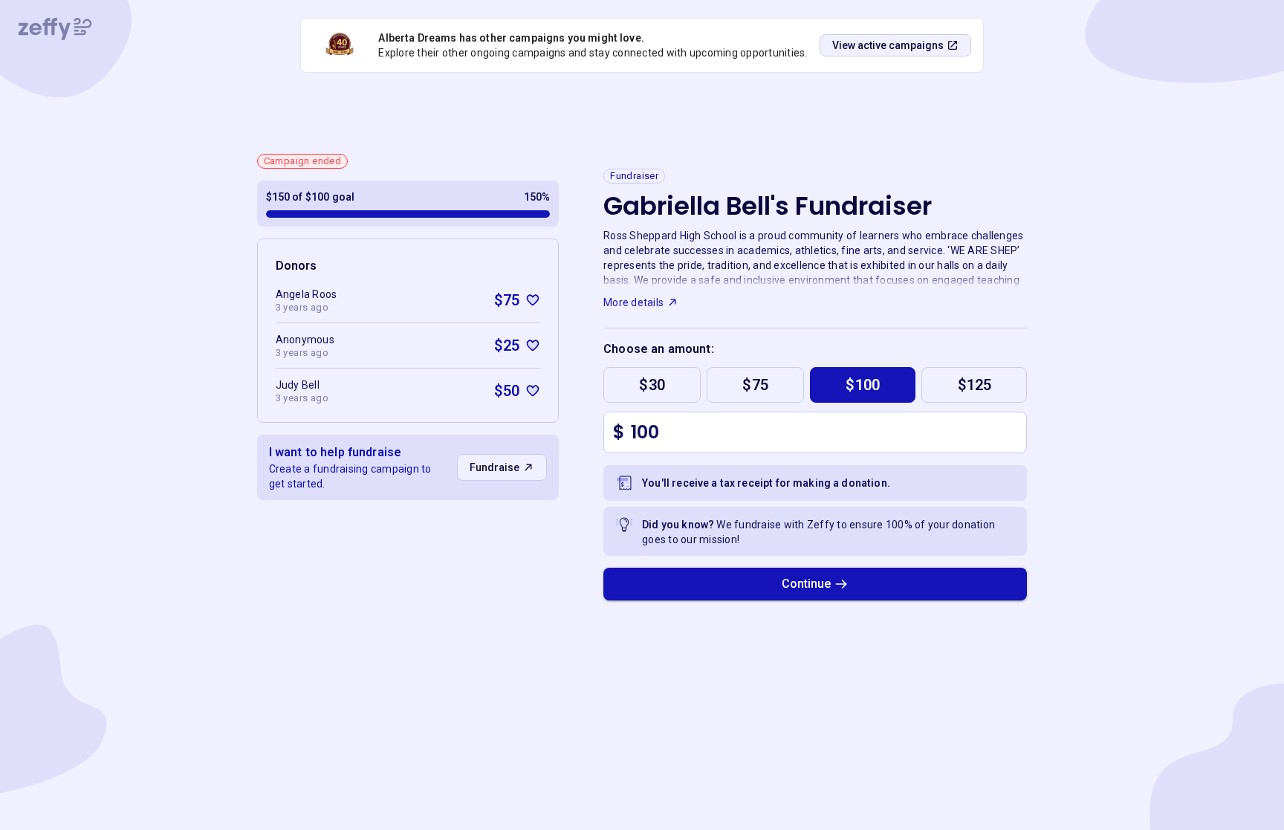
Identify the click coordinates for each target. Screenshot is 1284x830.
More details (633, 302)
